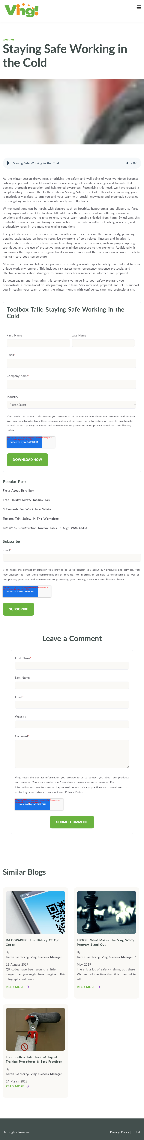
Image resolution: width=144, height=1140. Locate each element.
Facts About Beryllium (18, 490)
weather (8, 39)
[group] (72, 163)
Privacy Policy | (120, 1132)
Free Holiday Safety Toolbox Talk (26, 500)
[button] (8, 163)
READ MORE (15, 987)
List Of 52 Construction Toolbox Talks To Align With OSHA (45, 528)
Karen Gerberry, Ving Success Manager (34, 957)
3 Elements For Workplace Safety (27, 509)
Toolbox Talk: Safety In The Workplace (31, 518)
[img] (127, 163)
